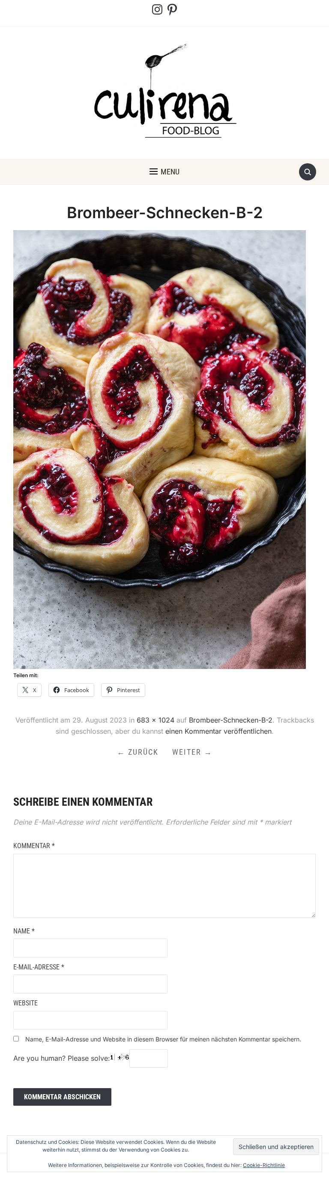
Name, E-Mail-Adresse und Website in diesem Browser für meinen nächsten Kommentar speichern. (163, 1039)
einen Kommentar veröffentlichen (218, 731)
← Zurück (138, 751)
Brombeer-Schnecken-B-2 (230, 720)
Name (24, 931)
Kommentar (34, 846)
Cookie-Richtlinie (264, 1165)
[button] (164, 172)
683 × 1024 (155, 720)
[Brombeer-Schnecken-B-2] (159, 448)
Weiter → (192, 751)
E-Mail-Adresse (38, 967)
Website (25, 1003)
